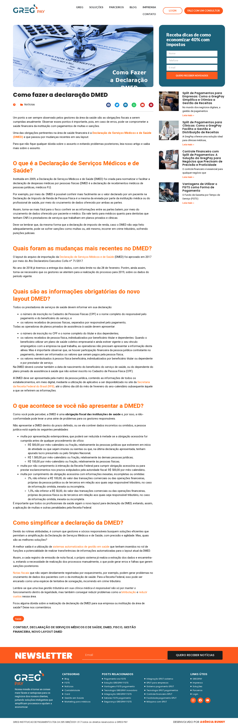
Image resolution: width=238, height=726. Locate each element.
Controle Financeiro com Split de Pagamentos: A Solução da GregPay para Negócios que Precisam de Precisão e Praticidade (202, 158)
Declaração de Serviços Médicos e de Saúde (66, 627)
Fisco (117, 627)
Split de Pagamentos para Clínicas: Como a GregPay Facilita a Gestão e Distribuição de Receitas (202, 127)
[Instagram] (193, 700)
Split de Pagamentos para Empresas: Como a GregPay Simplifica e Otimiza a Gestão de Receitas (203, 98)
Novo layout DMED (47, 632)
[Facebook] (200, 700)
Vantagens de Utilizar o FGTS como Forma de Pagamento (199, 187)
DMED (107, 627)
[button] (108, 105)
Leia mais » (188, 115)
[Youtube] (207, 700)
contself (20, 627)
